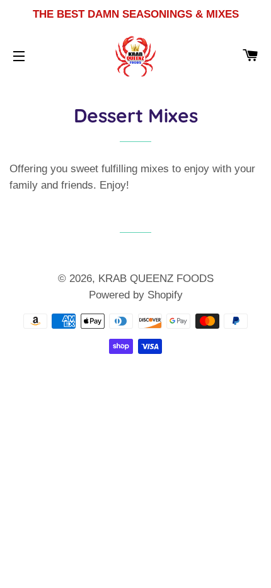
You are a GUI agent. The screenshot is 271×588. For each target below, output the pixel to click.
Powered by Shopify (136, 295)
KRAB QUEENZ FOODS (156, 279)
